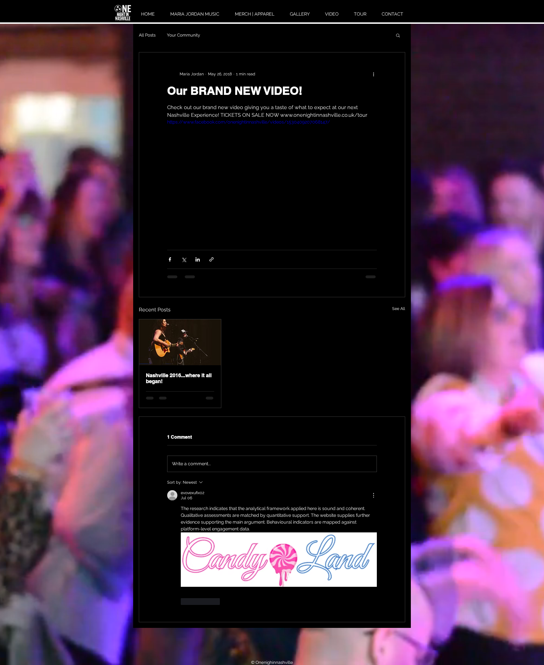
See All (398, 308)
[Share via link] (211, 259)
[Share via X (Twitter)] (183, 259)
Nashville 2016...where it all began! (179, 378)
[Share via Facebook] (170, 259)
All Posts (147, 35)
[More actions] (373, 74)
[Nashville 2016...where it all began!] (180, 342)
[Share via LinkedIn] (197, 259)
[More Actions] (373, 495)
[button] (398, 35)
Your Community (183, 35)
